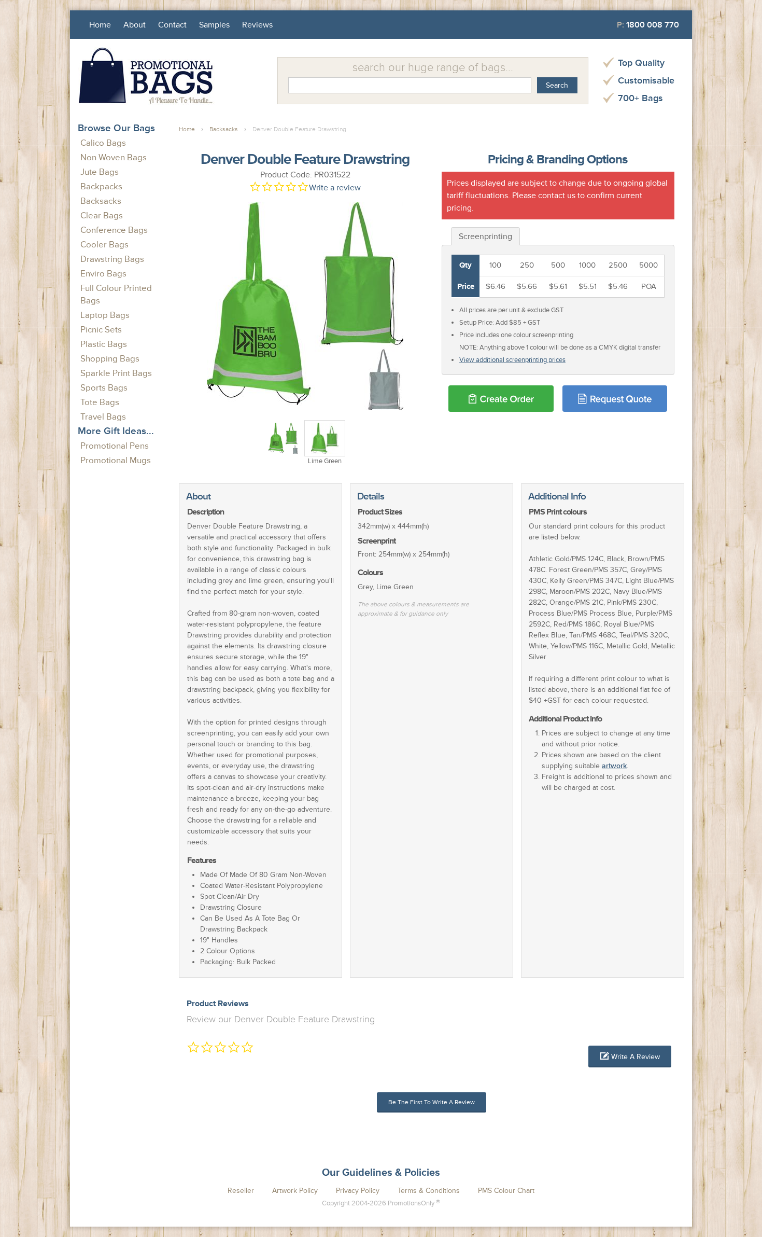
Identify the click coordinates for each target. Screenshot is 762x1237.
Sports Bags (104, 387)
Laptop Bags (105, 315)
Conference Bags (114, 230)
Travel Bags (103, 416)
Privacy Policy (357, 1190)
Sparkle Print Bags (116, 373)
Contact (172, 25)
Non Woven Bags (113, 157)
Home (100, 25)
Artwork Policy (295, 1190)
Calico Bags (103, 142)
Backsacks (100, 201)
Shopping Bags (109, 358)
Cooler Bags (104, 244)
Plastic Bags (103, 344)
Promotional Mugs (115, 460)
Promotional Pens (114, 445)
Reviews (257, 25)
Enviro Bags (103, 273)
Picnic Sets (101, 329)
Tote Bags (99, 402)
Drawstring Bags (112, 259)
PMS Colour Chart (506, 1190)
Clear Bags (101, 215)
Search (557, 85)
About (134, 25)
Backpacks (101, 186)
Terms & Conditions (429, 1190)
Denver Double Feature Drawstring (299, 129)
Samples (214, 25)
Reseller (241, 1190)
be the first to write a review (431, 1102)
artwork (614, 765)
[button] (629, 1056)
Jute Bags (99, 171)
